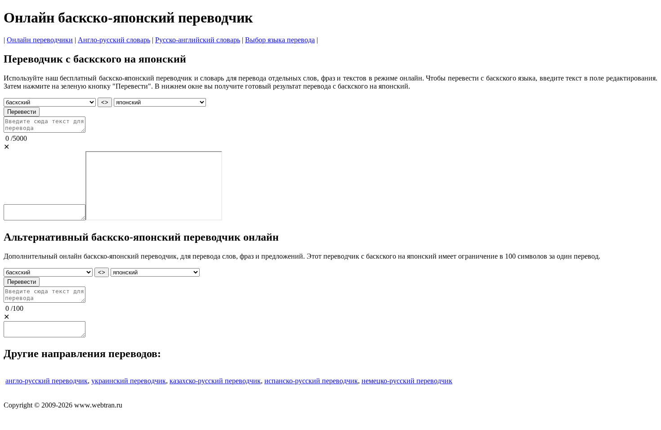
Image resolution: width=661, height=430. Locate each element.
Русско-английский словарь (197, 40)
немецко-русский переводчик (407, 381)
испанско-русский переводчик (311, 381)
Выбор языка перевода (280, 40)
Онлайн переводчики (40, 40)
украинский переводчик (128, 381)
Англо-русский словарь (114, 40)
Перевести (21, 111)
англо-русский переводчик (46, 381)
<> (104, 102)
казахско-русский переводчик (215, 381)
